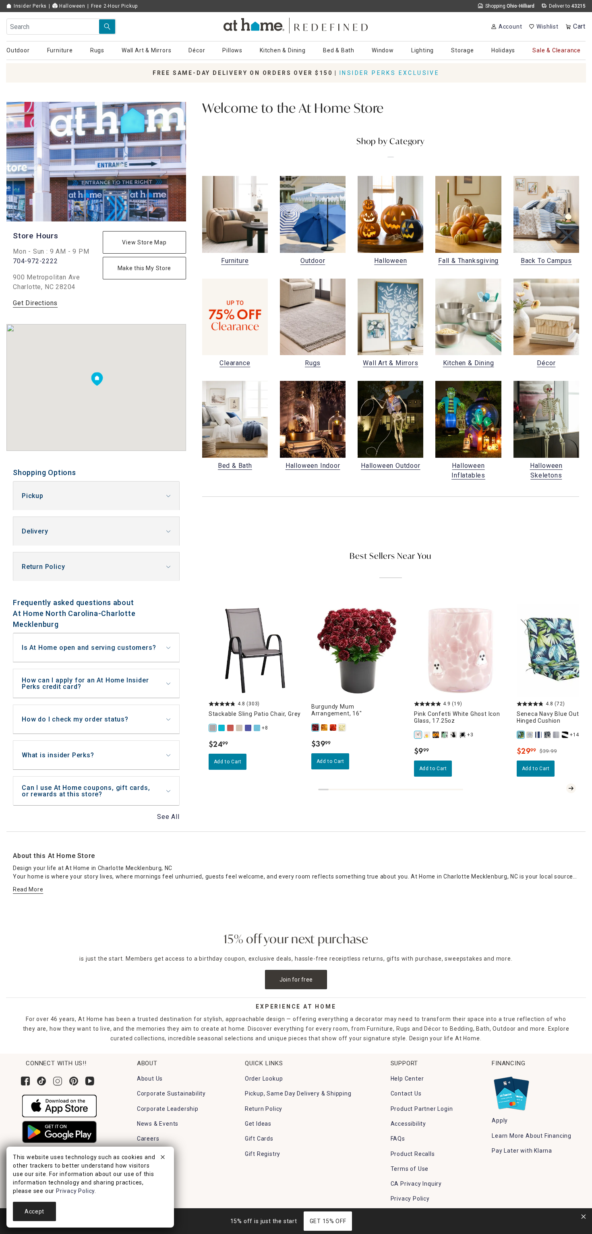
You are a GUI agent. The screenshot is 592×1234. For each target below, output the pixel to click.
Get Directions (35, 303)
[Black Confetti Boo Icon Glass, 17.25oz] (436, 735)
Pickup (32, 496)
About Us (150, 1078)
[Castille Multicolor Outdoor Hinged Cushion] (530, 735)
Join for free (296, 979)
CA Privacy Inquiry (416, 1183)
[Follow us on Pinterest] (74, 1081)
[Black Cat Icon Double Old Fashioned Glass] (453, 735)
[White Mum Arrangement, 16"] (342, 727)
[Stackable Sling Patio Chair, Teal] (221, 728)
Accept (34, 1211)
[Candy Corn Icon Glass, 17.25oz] (427, 735)
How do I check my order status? (75, 719)
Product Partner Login (422, 1109)
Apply (500, 1120)
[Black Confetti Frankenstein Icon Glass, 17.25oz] (445, 735)
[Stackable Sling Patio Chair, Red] (230, 728)
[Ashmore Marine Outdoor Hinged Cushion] (547, 735)
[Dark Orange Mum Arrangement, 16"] (333, 727)
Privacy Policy (410, 1198)
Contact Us (406, 1093)
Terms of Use (410, 1169)
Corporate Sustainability (171, 1093)
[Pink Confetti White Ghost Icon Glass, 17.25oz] (418, 735)
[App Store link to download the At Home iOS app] (59, 1105)
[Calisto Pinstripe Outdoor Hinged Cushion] (556, 735)
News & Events (157, 1123)
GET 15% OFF (328, 1221)
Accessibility (408, 1123)
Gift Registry (262, 1154)
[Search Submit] (107, 26)
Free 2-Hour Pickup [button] (114, 6)
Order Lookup (264, 1078)
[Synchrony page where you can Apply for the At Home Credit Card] (511, 1091)
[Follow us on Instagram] (58, 1081)
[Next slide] (571, 788)
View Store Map (144, 242)
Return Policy (43, 566)
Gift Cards (259, 1138)
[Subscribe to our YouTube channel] (90, 1081)
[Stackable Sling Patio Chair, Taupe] (239, 728)
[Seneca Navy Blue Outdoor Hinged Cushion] (521, 735)
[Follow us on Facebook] (25, 1081)
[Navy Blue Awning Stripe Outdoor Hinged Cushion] (538, 735)
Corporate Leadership (168, 1109)
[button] (296, 24)
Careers (148, 1138)
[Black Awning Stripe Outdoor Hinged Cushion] (565, 735)
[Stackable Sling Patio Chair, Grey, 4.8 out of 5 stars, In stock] (255, 650)
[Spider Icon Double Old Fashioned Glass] (462, 735)
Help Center (407, 1078)
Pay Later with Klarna (522, 1150)
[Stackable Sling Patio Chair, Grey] (213, 728)
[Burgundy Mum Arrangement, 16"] (315, 727)
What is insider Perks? (58, 755)
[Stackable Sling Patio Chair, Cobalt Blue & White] (248, 728)
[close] (163, 1158)
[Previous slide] (558, 788)
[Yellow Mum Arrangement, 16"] (324, 727)
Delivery (35, 531)
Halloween (71, 6)
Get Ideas (258, 1123)
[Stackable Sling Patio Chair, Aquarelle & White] (257, 728)
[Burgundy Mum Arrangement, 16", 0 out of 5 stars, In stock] (357, 650)
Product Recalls (413, 1154)
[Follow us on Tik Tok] (41, 1081)
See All (168, 817)
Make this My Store (145, 268)
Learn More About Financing (531, 1136)
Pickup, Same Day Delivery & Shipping (298, 1093)
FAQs (398, 1138)
